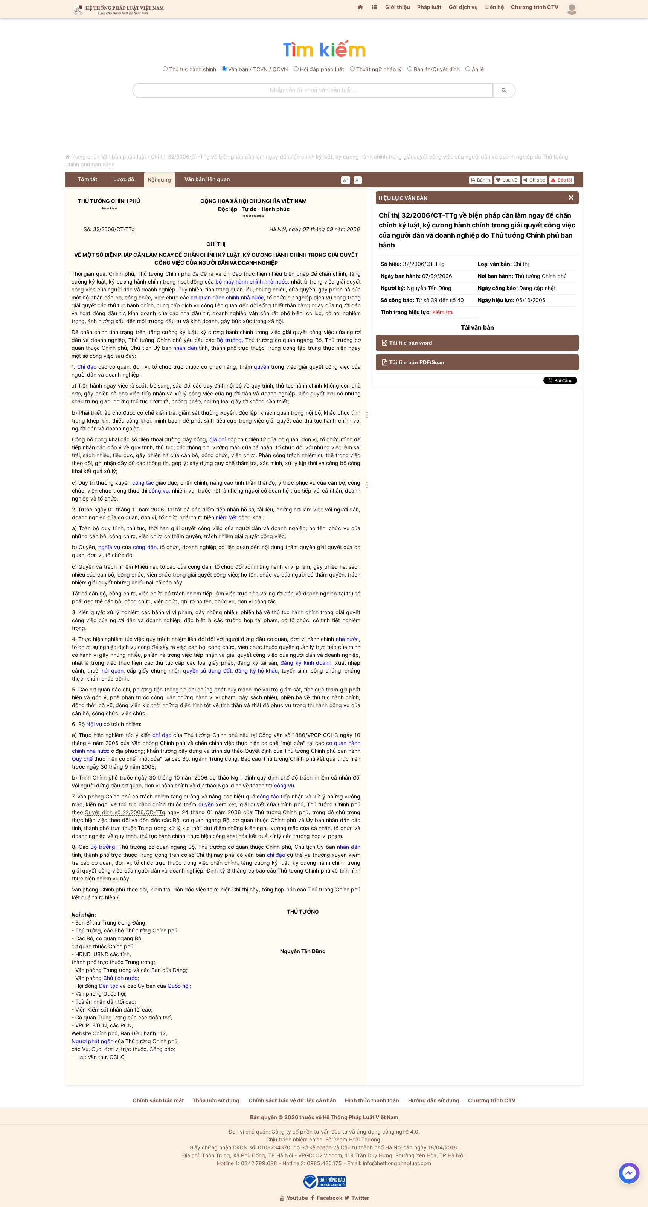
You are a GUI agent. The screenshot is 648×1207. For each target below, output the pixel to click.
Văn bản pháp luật (123, 156)
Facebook (329, 1198)
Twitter (359, 1198)
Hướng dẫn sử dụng (433, 1100)
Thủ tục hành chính (192, 69)
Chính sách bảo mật (158, 1100)
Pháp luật (429, 7)
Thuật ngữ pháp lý (379, 69)
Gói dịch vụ (463, 7)
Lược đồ (123, 179)
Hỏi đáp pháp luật (322, 69)
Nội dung (159, 179)
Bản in (483, 180)
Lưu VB (510, 180)
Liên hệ (494, 7)
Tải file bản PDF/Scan (416, 362)
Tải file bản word (410, 343)
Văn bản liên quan (207, 179)
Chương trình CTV (534, 7)
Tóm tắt (87, 179)
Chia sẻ (536, 180)
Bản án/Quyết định (437, 69)
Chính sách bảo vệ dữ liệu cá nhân (292, 1100)
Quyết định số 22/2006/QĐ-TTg (125, 812)
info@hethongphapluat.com (397, 1163)
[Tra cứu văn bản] (324, 49)
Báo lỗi (564, 180)
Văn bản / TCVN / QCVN (258, 69)
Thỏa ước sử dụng (215, 1100)
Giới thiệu (397, 7)
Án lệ (478, 69)
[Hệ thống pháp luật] (117, 9)
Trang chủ (84, 156)
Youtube (296, 1198)
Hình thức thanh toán (372, 1100)
